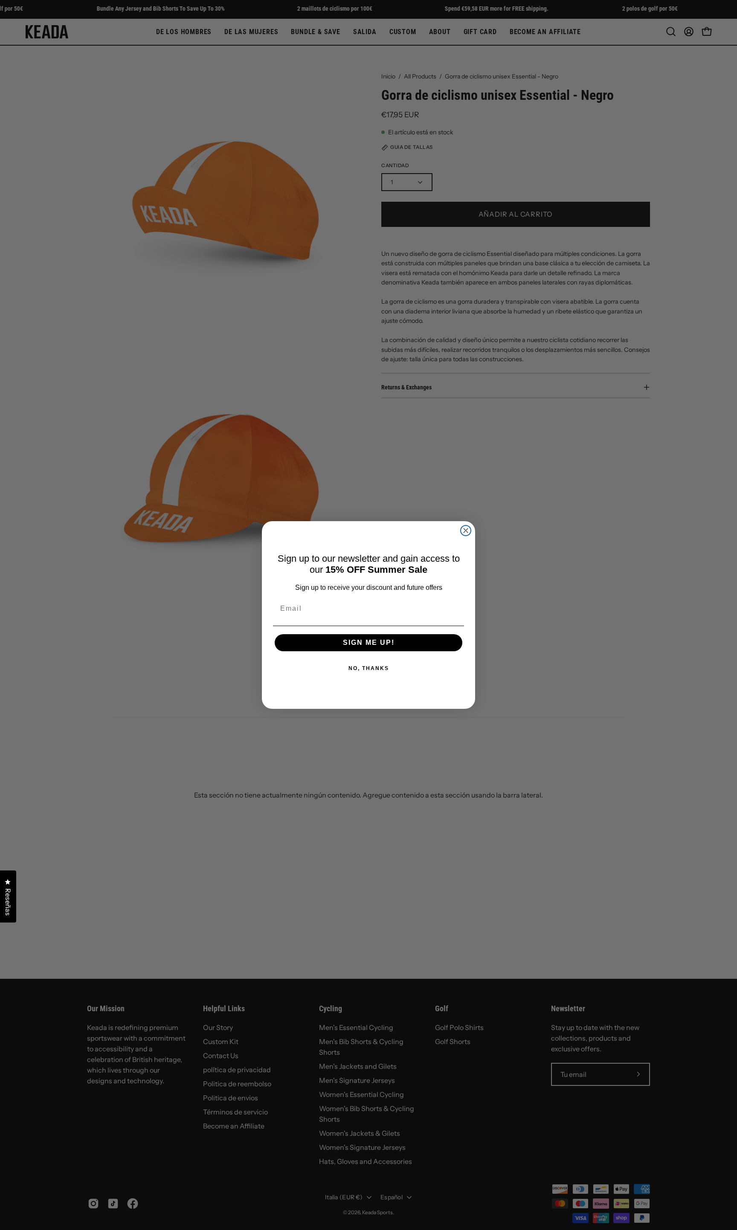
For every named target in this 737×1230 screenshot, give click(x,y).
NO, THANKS (368, 668)
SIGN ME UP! (369, 642)
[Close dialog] (466, 530)
